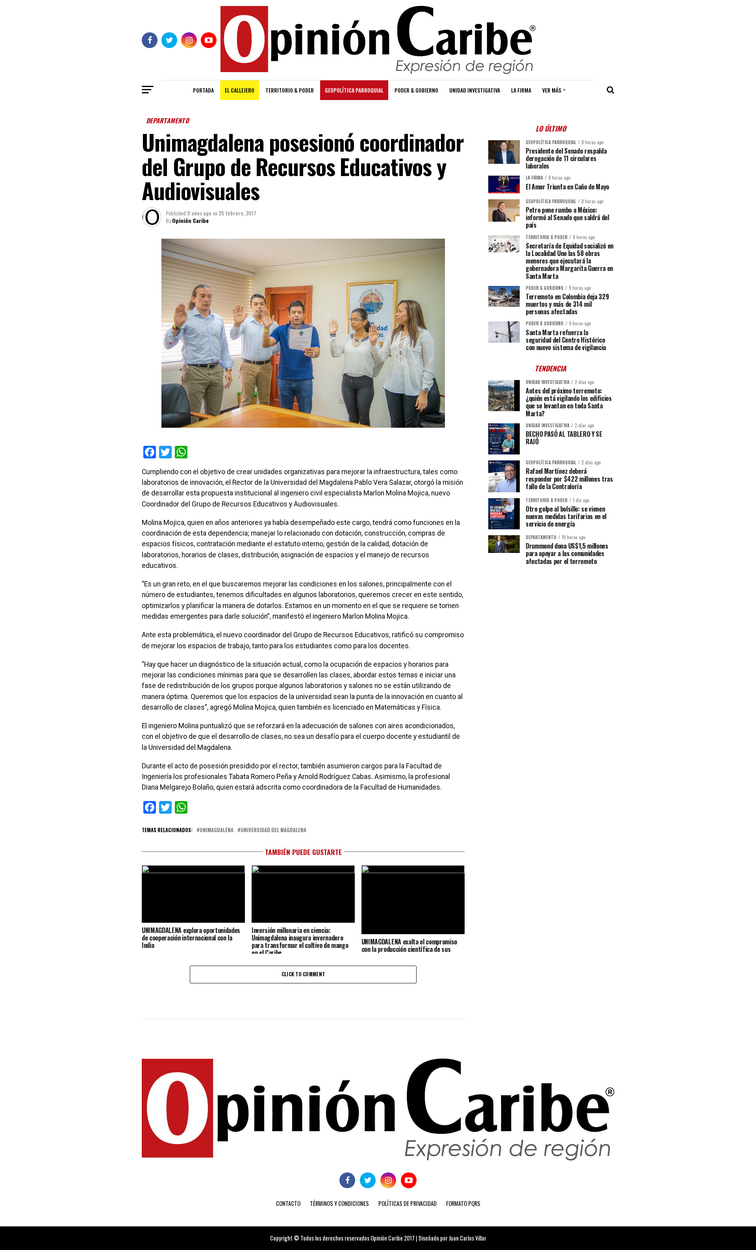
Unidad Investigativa (474, 90)
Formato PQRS (463, 1203)
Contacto (288, 1203)
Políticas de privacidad (407, 1203)
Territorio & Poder (289, 90)
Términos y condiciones (339, 1203)
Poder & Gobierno (416, 90)
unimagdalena (216, 830)
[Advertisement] (551, 626)
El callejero (239, 90)
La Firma (521, 90)
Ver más (551, 90)
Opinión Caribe (190, 220)
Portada (203, 90)
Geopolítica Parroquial (354, 90)
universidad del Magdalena (273, 830)
